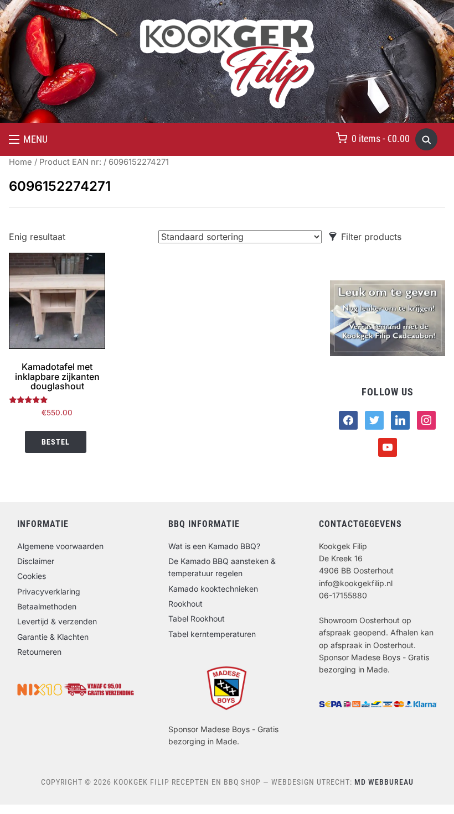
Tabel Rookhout (196, 618)
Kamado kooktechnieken (213, 588)
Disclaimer (35, 561)
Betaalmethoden (46, 606)
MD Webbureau (384, 782)
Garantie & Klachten (53, 636)
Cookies (31, 576)
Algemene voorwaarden (60, 546)
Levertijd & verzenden (57, 621)
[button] (28, 139)
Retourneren (39, 651)
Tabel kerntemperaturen (212, 634)
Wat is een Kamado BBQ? (214, 546)
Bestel (56, 441)
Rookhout (185, 603)
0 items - (381, 138)
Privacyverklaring (48, 591)
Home (20, 162)
